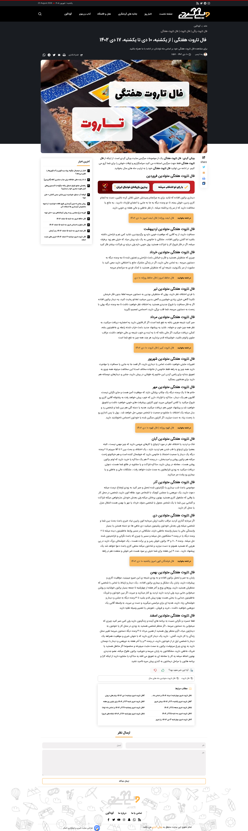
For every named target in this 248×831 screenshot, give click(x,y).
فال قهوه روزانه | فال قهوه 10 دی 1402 (155, 428)
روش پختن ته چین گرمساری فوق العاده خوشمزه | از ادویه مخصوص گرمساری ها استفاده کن (64, 205)
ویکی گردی (156, 827)
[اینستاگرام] (209, 4)
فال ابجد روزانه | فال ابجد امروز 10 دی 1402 (152, 218)
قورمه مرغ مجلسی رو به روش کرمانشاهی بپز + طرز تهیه (65, 212)
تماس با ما (137, 813)
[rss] (197, 4)
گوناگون (68, 14)
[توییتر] (203, 168)
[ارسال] (59, 56)
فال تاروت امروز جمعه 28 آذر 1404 (177, 707)
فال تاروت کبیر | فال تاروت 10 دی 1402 (154, 348)
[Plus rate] (162, 670)
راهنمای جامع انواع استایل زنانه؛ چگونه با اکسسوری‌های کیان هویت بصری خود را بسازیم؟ (65, 187)
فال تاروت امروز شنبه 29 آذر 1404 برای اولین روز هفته (123, 701)
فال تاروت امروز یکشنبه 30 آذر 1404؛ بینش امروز (172, 701)
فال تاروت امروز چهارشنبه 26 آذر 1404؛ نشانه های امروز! (123, 713)
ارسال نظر (124, 732)
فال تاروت (185, 678)
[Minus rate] (155, 670)
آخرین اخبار (84, 162)
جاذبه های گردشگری (128, 14)
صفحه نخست (165, 14)
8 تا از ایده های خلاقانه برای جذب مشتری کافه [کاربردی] (65, 179)
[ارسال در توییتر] (54, 56)
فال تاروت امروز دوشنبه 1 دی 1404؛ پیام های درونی (124, 695)
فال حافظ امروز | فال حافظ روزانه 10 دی (154, 278)
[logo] (195, 13)
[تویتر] (201, 4)
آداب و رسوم (85, 14)
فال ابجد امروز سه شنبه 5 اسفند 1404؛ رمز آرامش (67, 230)
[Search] (40, 14)
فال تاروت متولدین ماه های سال (162, 678)
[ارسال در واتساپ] (44, 56)
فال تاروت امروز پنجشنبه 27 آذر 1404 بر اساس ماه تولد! (123, 707)
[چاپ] (64, 55)
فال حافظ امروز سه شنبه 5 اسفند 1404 (71, 218)
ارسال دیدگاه (124, 781)
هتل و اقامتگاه (104, 14)
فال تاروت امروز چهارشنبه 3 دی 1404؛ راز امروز (173, 719)
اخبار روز (148, 14)
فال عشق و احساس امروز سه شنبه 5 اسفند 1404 (67, 224)
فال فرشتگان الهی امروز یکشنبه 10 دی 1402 (152, 561)
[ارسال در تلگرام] (49, 56)
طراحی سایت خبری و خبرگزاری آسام (78, 828)
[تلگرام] (205, 4)
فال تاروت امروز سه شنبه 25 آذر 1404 (176, 713)
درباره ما (122, 813)
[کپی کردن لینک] (203, 184)
